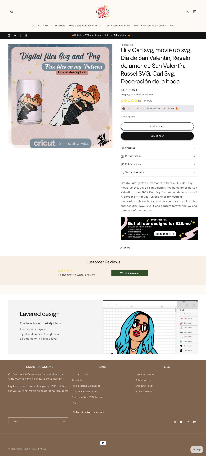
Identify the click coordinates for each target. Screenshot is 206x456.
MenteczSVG (22, 449)
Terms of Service (145, 374)
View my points (128, 116)
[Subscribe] (64, 421)
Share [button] (127, 247)
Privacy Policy (143, 391)
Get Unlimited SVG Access (87, 397)
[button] (12, 11)
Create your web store (85, 391)
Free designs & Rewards (86, 385)
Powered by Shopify (39, 449)
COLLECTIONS (80, 374)
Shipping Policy (144, 385)
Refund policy (143, 380)
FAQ (74, 402)
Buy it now (157, 135)
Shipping (125, 94)
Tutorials (77, 380)
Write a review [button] (129, 273)
